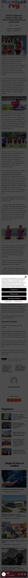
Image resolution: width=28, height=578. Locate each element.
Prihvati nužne (14, 294)
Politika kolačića (8, 301)
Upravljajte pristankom (14, 298)
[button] (25, 276)
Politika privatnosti (18, 301)
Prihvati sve (14, 289)
